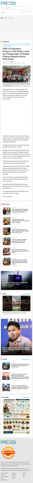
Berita (6, 17)
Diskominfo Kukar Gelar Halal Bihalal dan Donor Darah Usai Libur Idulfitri (20, 251)
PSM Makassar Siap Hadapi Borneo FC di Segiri (14, 313)
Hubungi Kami (4, 479)
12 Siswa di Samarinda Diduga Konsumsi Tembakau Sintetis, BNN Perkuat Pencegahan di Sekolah (20, 387)
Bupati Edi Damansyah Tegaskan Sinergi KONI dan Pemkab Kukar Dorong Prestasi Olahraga (20, 211)
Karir (24, 476)
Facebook (14, 473)
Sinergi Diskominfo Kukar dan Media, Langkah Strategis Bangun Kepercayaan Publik (20, 231)
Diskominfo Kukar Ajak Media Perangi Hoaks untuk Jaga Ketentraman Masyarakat (19, 241)
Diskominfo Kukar (7, 46)
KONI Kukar (13, 44)
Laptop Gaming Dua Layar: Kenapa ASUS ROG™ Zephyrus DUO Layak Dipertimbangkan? (15, 284)
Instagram (14, 474)
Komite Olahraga (20, 44)
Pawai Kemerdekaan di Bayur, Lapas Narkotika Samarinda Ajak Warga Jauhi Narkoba (20, 366)
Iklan (24, 474)
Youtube (13, 478)
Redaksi (2, 474)
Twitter (13, 476)
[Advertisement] (16, 118)
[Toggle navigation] (3, 12)
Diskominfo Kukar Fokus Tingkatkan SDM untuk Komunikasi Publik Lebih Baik (21, 221)
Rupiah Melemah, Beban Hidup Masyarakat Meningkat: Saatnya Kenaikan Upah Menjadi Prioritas (16, 349)
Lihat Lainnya (27, 294)
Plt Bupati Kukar (6, 44)
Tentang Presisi (4, 473)
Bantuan (25, 473)
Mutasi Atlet (27, 44)
